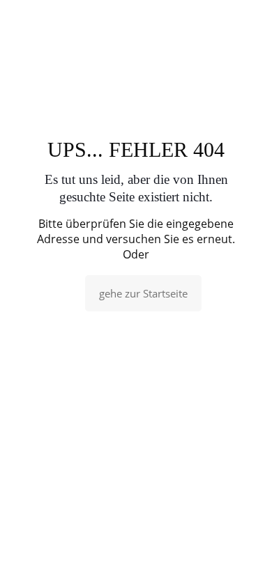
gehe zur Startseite (143, 293)
